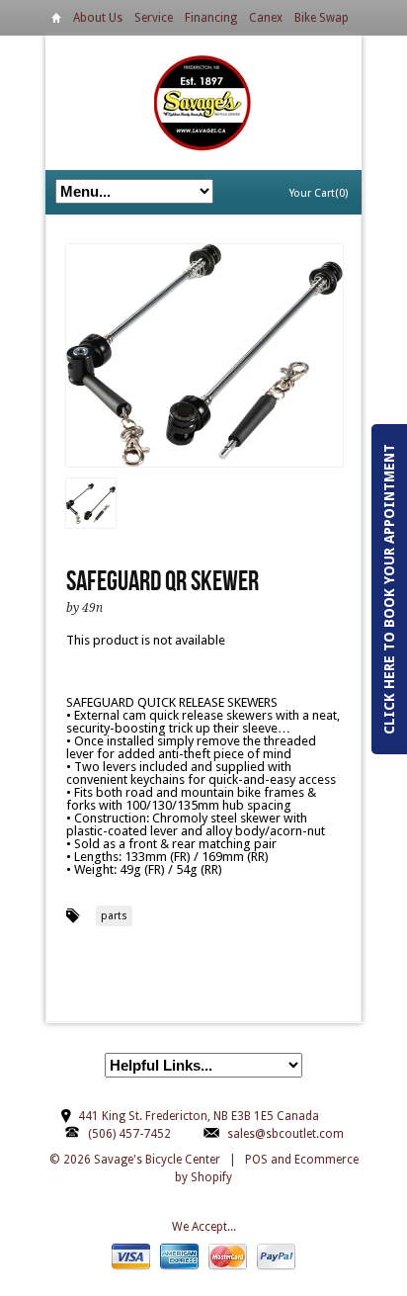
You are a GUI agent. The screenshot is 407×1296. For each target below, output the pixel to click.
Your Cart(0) (318, 193)
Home (56, 21)
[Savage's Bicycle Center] (203, 102)
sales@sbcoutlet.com (285, 1134)
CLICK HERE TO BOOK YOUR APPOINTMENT (389, 589)
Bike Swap (321, 18)
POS (256, 1159)
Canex (266, 18)
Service (153, 18)
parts (114, 915)
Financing (211, 18)
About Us (97, 18)
